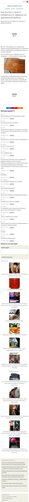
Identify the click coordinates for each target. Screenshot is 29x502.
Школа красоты (14, 6)
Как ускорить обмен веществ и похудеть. (12, 483)
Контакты (3, 496)
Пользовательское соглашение (11, 496)
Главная (7, 8)
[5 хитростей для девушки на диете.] (14, 319)
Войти (24, 1)
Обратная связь (4, 500)
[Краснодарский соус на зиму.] (14, 288)
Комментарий (5, 247)
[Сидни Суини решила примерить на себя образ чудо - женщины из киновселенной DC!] (14, 414)
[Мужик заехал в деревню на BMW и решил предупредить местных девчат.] (14, 347)
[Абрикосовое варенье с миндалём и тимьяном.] (14, 333)
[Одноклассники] (20, 108)
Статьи (13, 8)
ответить (12, 118)
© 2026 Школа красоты (6, 494)
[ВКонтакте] (9, 108)
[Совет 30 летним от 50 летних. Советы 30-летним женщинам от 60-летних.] (14, 272)
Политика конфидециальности (7, 498)
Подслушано (19, 8)
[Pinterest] (14, 108)
